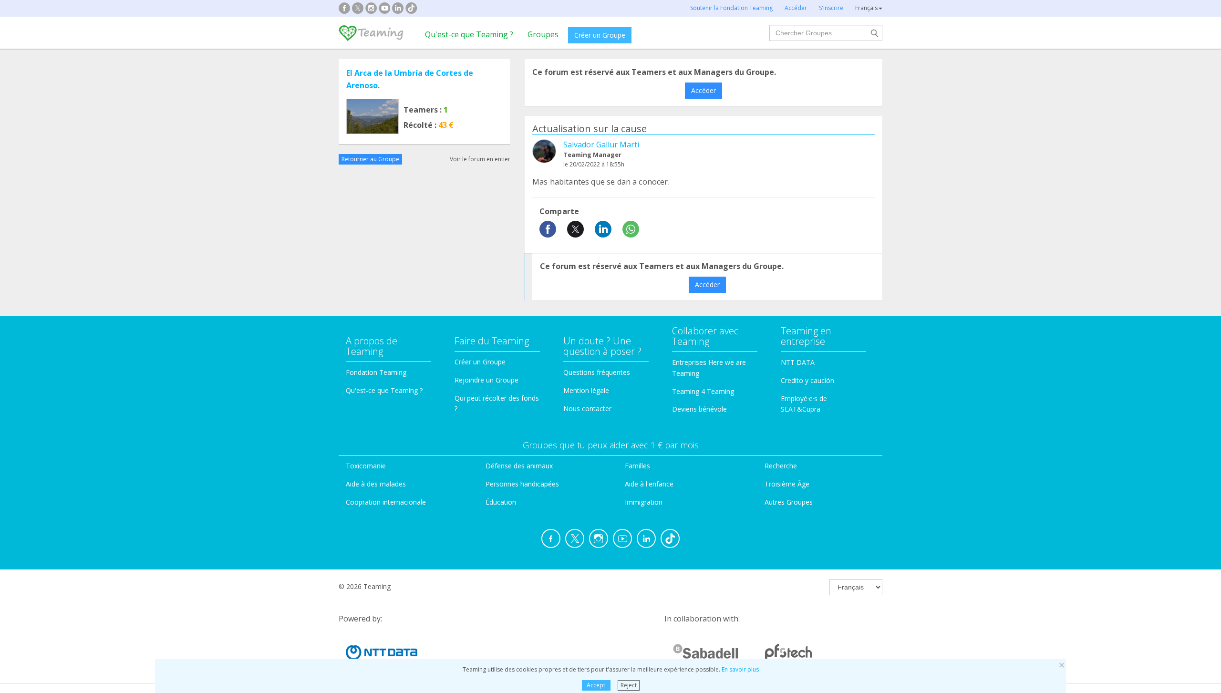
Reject (629, 685)
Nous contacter (587, 408)
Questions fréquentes (596, 372)
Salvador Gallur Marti (601, 144)
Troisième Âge (787, 483)
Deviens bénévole (699, 409)
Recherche (781, 465)
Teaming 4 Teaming (703, 391)
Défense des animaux (519, 465)
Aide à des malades (376, 483)
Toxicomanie (366, 465)
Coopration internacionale (386, 502)
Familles (637, 465)
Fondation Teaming (376, 372)
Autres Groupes (789, 502)
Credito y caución (807, 380)
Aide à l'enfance (649, 483)
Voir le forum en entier (480, 159)
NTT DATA (798, 362)
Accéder (703, 90)
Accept (596, 685)
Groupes (543, 34)
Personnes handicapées (522, 483)
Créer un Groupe (599, 35)
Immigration (643, 502)
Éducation (501, 502)
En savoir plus (740, 669)
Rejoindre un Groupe (486, 379)
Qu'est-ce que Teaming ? (469, 34)
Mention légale (586, 390)
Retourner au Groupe (370, 159)
